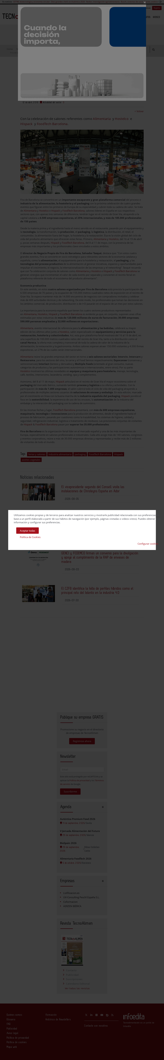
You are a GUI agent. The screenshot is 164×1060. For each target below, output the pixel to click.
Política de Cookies (30, 537)
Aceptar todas (27, 530)
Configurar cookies (148, 543)
